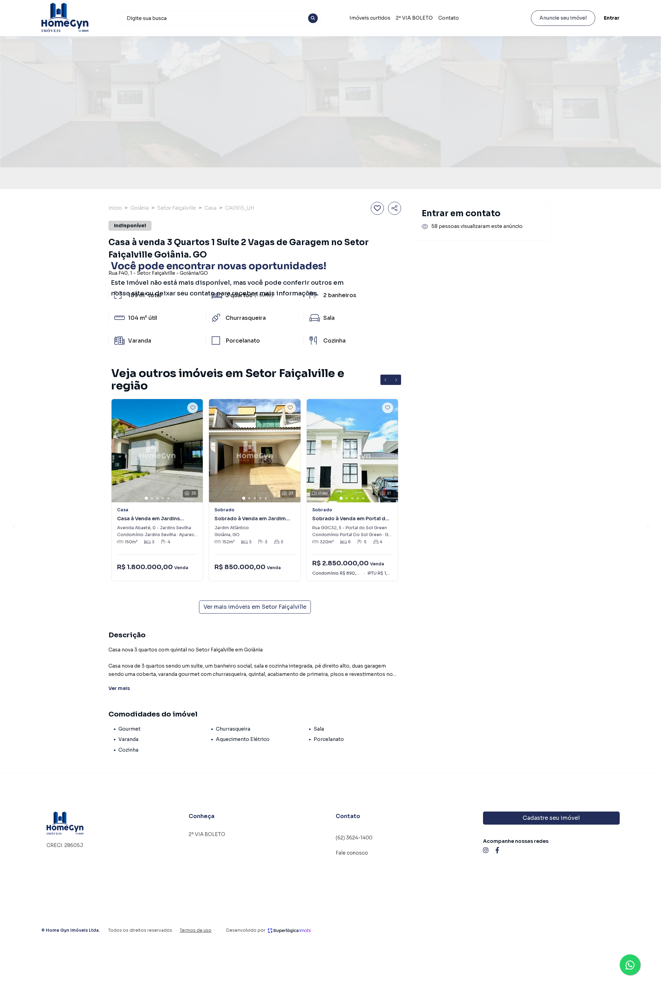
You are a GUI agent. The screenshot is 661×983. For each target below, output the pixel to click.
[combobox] (219, 18)
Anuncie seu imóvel (563, 18)
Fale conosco (352, 853)
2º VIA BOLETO (414, 18)
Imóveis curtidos (369, 18)
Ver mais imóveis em (254, 606)
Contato (448, 18)
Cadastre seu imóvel (551, 818)
